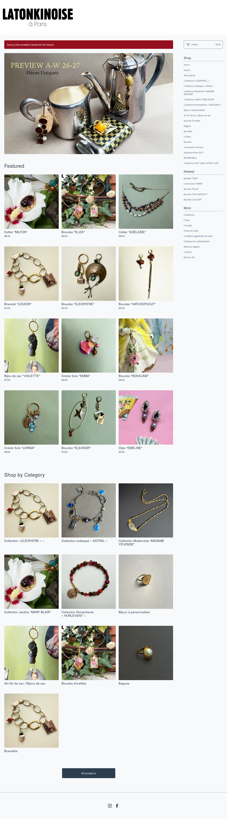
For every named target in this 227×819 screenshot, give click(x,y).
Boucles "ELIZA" (191, 189)
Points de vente (191, 230)
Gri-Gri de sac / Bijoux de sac (197, 115)
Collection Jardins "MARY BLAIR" (199, 99)
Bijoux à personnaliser (194, 110)
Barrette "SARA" (191, 178)
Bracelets (188, 131)
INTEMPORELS (190, 157)
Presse (187, 220)
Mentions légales (192, 246)
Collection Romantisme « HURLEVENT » (202, 104)
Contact (188, 252)
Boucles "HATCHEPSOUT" (196, 194)
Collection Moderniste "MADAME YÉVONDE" (199, 93)
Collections (189, 214)
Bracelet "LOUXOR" (193, 199)
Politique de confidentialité (196, 241)
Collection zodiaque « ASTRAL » (199, 86)
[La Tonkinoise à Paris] (38, 17)
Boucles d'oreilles (192, 120)
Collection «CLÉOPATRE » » (196, 80)
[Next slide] (168, 101)
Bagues (187, 126)
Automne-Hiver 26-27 (194, 152)
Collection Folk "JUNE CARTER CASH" (201, 163)
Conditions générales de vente (198, 236)
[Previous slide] (9, 101)
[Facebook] (117, 805)
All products (88, 773)
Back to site (189, 257)
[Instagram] (110, 805)
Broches (187, 141)
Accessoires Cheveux (193, 147)
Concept (188, 225)
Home (187, 64)
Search (187, 70)
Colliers (187, 136)
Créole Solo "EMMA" (193, 183)
